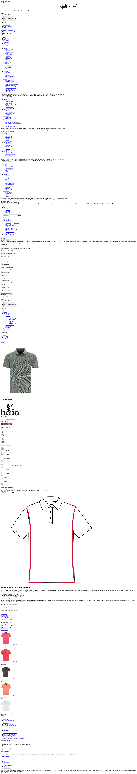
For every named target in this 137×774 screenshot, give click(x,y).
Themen (5, 79)
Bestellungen (9, 230)
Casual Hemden (9, 82)
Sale (4, 330)
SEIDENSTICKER (10, 52)
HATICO (8, 62)
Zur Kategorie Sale (5, 201)
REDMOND (9, 58)
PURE (7, 59)
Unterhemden (9, 177)
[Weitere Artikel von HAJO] (10, 415)
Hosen (7, 196)
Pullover (8, 110)
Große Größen (9, 80)
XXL (3, 435)
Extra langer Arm (10, 76)
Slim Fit (8, 66)
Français (8, 211)
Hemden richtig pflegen (8, 736)
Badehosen (8, 188)
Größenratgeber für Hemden (9, 734)
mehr (47, 490)
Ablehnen (3, 772)
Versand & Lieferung (8, 724)
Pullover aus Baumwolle (11, 125)
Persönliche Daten (10, 225)
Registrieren (3, 30)
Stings (7, 178)
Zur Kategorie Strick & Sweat (7, 96)
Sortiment (5, 174)
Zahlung (5, 721)
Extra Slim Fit (9, 65)
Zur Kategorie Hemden (6, 45)
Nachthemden (9, 193)
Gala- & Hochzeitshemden (12, 84)
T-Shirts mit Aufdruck (11, 155)
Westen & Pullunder (10, 113)
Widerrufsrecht (6, 25)
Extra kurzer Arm (10, 75)
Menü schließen (7, 208)
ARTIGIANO (9, 49)
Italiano (8, 212)
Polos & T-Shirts (7, 142)
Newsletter (5, 730)
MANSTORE (9, 168)
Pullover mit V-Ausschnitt (12, 122)
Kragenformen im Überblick (9, 735)
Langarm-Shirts (9, 146)
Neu (4, 310)
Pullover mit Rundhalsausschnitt (13, 123)
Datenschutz (6, 23)
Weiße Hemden (9, 89)
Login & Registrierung (8, 720)
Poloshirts (8, 143)
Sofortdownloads (10, 232)
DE (1, 2)
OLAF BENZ (9, 166)
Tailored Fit (8, 67)
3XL (3, 437)
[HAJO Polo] (2, 425)
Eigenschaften (10, 487)
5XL (3, 440)
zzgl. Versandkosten (10, 419)
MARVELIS (9, 53)
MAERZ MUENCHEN (11, 104)
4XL (3, 438)
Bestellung (5, 719)
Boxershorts (9, 182)
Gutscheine (5, 723)
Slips (7, 179)
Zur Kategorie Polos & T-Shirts (8, 131)
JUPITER (8, 61)
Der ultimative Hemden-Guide (10, 733)
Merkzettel (8, 233)
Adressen (8, 226)
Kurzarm (8, 74)
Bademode (5, 186)
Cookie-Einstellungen (8, 26)
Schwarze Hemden (10, 90)
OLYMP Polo (15, 713)
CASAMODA (9, 54)
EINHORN (9, 57)
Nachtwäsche (6, 191)
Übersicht (8, 224)
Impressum (5, 27)
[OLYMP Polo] (6, 713)
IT (4, 2)
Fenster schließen (4, 3)
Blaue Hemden (9, 91)
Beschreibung (4, 487)
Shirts (7, 175)
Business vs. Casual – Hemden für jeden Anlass (14, 738)
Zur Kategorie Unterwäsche (7, 161)
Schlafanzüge (9, 192)
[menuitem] (69, 22)
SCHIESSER (9, 165)
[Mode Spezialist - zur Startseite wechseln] (68, 8)
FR (3, 2)
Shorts (7, 180)
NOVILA (8, 169)
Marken (5, 48)
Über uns (5, 731)
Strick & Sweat (6, 109)
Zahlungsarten (9, 228)
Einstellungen (15, 772)
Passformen (6, 63)
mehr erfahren (52, 95)
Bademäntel (9, 189)
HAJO (7, 105)
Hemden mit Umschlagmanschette (14, 86)
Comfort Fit (9, 70)
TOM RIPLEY (9, 107)
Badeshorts (8, 187)
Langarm (8, 72)
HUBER (8, 173)
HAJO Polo (14, 644)
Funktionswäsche (10, 184)
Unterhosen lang (10, 183)
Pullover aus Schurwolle (11, 126)
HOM (7, 170)
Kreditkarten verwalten (11, 229)
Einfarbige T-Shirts (10, 154)
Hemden (5, 312)
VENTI (8, 56)
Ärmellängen (6, 71)
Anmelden (10, 30)
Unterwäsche (6, 328)
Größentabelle (7, 427)
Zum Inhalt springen (5, 1)
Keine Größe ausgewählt (6, 445)
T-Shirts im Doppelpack (11, 156)
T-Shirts (8, 145)
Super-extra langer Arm (11, 77)
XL (3, 434)
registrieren (16, 223)
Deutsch (8, 210)
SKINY (8, 171)
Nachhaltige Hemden (11, 88)
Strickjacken (9, 114)
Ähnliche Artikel (4, 628)
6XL (3, 441)
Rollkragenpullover (10, 112)
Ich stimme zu (8, 772)
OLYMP (8, 50)
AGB (4, 22)
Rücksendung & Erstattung (9, 725)
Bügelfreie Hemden (10, 85)
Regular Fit (8, 68)
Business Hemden (10, 81)
